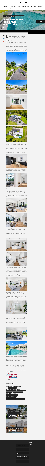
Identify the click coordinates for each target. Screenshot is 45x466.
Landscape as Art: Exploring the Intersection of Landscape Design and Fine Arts (22, 457)
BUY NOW (4, 8)
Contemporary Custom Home (14, 428)
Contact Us (30, 444)
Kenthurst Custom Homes (11, 393)
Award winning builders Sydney (15, 386)
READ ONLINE (40, 6)
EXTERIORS (24, 6)
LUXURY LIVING (29, 6)
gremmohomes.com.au (10, 383)
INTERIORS (19, 6)
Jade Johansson (9, 27)
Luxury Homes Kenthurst (11, 397)
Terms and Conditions (32, 451)
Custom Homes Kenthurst (11, 390)
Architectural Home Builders (14, 411)
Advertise (30, 442)
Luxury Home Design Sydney (11, 396)
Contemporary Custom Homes (8, 16)
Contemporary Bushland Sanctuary (13, 389)
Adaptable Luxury (14, 430)
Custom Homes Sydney (21, 390)
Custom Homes (31, 446)
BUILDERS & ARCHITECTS (12, 6)
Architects (11, 410)
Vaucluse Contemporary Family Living (16, 416)
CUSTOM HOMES (5, 6)
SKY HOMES (35, 6)
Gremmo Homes (22, 370)
